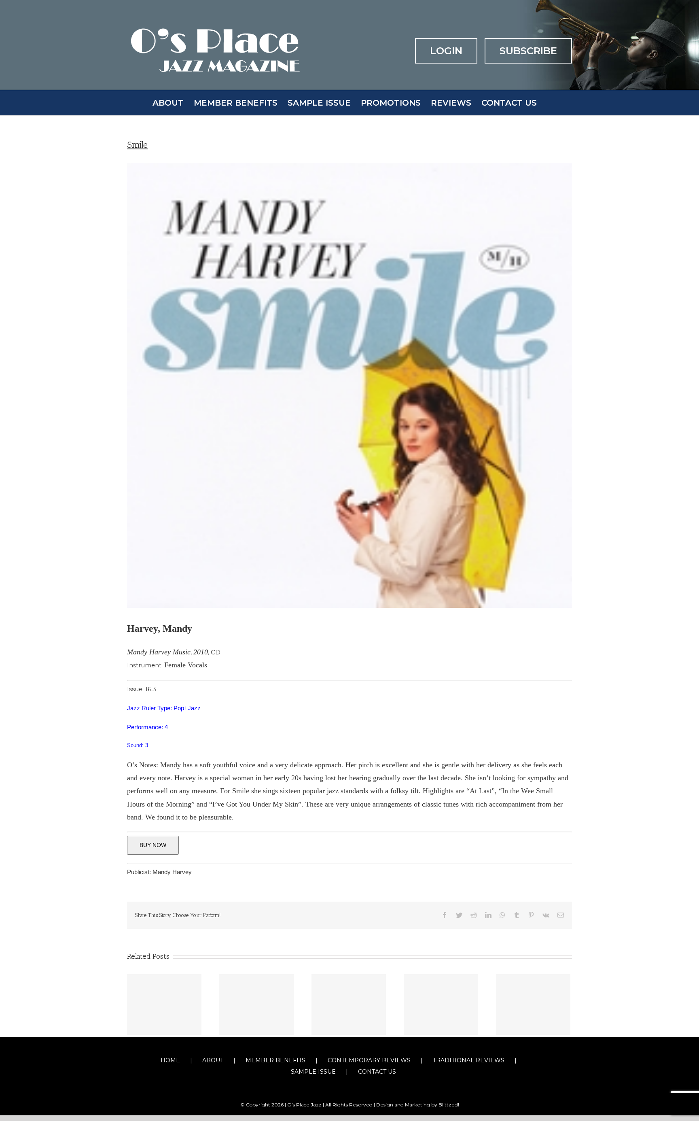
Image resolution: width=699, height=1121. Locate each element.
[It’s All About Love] (164, 1004)
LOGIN (446, 51)
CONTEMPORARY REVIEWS (369, 1060)
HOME (170, 1060)
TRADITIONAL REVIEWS (468, 1060)
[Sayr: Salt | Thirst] (256, 1004)
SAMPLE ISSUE (313, 1071)
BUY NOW (153, 845)
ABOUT (212, 1060)
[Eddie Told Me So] (348, 1004)
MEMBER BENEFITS (275, 1060)
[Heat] (441, 1004)
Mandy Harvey (172, 871)
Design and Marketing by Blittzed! (417, 1105)
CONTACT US (377, 1071)
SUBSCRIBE (528, 51)
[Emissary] (533, 1004)
